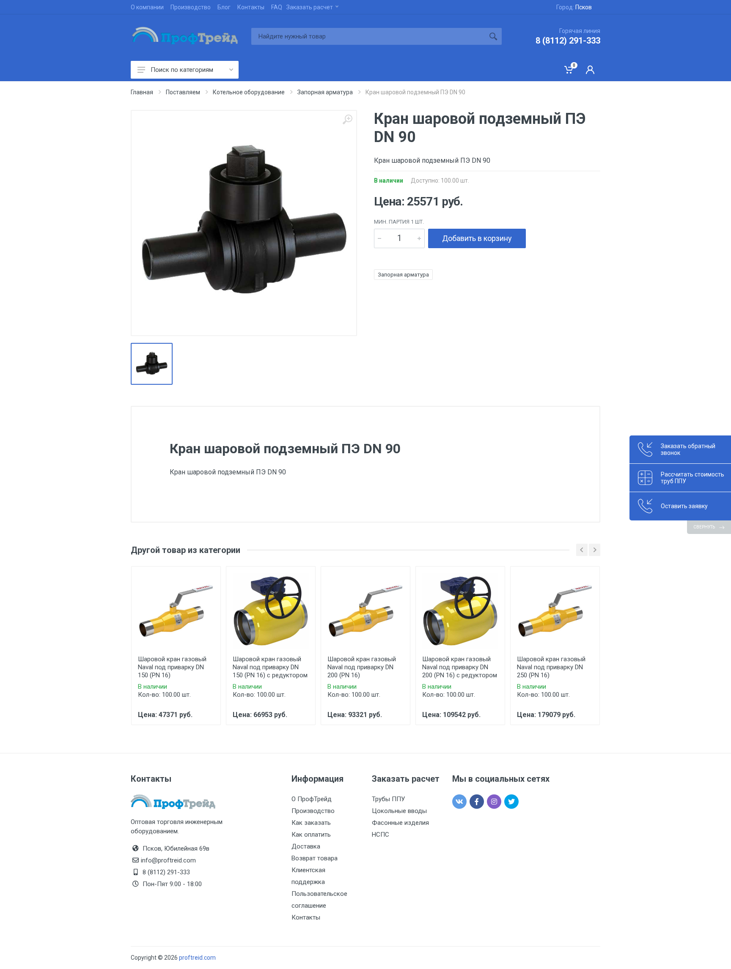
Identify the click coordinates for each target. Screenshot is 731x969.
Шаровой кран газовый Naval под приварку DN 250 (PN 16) (551, 667)
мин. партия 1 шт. (399, 222)
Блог (224, 7)
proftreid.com (197, 957)
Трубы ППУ (388, 799)
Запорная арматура (403, 274)
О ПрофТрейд (311, 799)
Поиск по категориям (182, 70)
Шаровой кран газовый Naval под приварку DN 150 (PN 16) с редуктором (270, 667)
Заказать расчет (309, 7)
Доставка (305, 846)
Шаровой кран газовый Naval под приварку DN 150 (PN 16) (172, 667)
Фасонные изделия (400, 823)
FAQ (276, 7)
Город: (574, 7)
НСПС (380, 834)
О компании (147, 7)
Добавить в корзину (477, 238)
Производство (190, 7)
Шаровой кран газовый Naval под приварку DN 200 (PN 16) (361, 667)
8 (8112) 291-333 (568, 41)
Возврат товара (314, 858)
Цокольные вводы (399, 811)
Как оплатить (311, 834)
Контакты (250, 7)
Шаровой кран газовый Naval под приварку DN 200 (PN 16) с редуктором (459, 667)
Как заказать (311, 823)
